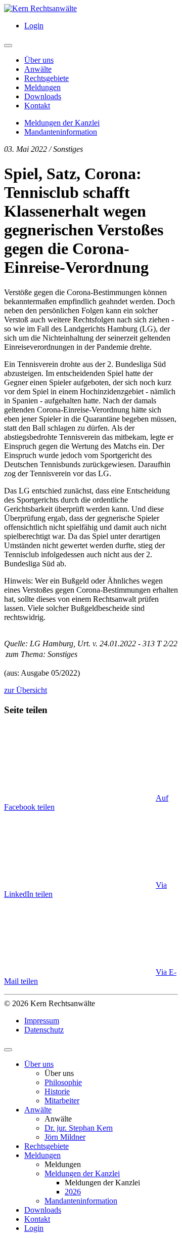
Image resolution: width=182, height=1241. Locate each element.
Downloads (42, 96)
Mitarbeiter (61, 1100)
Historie (57, 1091)
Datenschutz (44, 1029)
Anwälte (38, 69)
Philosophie (63, 1082)
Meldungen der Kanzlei (62, 122)
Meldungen (42, 87)
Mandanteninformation (60, 132)
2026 (73, 1191)
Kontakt (37, 105)
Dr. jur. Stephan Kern (78, 1128)
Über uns (39, 60)
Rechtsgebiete (46, 78)
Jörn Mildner (64, 1137)
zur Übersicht (25, 690)
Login (33, 25)
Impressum (41, 1020)
